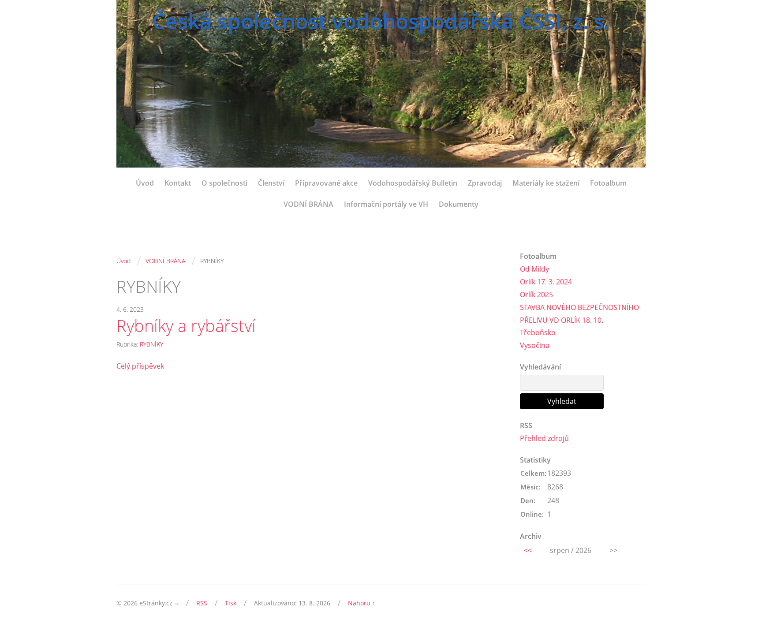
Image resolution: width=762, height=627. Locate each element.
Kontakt (177, 183)
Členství (271, 183)
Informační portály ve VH (386, 204)
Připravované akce (326, 183)
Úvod (145, 183)
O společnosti (224, 183)
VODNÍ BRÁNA (308, 204)
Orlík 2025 (536, 294)
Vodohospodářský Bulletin (412, 183)
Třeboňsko (538, 332)
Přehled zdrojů (544, 438)
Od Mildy (534, 269)
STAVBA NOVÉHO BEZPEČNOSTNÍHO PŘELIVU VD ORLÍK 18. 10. (579, 313)
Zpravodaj (485, 183)
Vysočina (534, 345)
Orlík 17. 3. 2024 (546, 282)
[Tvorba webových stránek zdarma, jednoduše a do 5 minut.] (177, 603)
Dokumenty (458, 204)
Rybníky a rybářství (186, 326)
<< (528, 550)
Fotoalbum (608, 183)
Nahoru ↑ (361, 603)
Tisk (230, 603)
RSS (201, 603)
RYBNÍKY (151, 344)
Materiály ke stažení (545, 183)
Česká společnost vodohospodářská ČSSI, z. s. (381, 21)
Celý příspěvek (140, 366)
